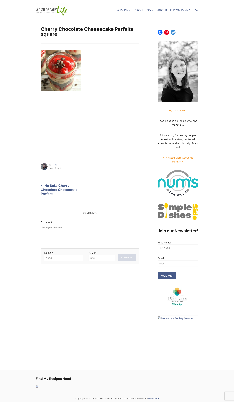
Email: (161, 258)
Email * (93, 253)
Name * (48, 252)
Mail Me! (167, 275)
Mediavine (153, 398)
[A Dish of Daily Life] (65, 10)
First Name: (164, 242)
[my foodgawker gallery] (37, 386)
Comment (46, 222)
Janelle (54, 165)
